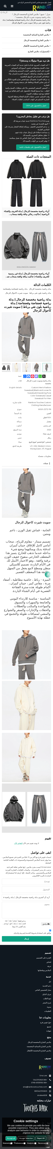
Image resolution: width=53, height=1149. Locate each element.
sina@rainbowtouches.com (35, 1087)
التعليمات (47, 1011)
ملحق (44, 924)
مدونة (49, 1007)
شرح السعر (47, 1003)
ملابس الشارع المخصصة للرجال (26, 14)
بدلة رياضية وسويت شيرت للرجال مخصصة (33, 17)
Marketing (7, 1143)
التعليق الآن (18, 843)
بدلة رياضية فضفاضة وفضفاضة (15, 289)
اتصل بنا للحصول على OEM (36, 106)
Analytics (31, 1143)
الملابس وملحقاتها (44, 970)
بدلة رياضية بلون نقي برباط (40, 293)
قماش (48, 962)
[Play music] (48, 575)
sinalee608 (42, 1095)
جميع (42, 14)
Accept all (11, 1138)
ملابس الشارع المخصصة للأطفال (39, 1051)
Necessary (42, 1143)
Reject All (41, 1138)
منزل (48, 14)
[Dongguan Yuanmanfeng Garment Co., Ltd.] (33, 8)
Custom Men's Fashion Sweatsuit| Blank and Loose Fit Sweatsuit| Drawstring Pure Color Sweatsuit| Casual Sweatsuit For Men (37, 392)
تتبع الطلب (47, 998)
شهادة (48, 1031)
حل (50, 982)
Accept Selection (26, 1138)
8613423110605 (40, 1091)
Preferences (19, 1143)
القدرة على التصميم (43, 958)
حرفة (49, 966)
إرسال (26, 939)
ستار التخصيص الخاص (43, 990)
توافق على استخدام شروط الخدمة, (32, 933)
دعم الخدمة (47, 986)
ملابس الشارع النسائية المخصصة (39, 1046)
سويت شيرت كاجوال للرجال (16, 293)
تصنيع (49, 1027)
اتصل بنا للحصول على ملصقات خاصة (32, 147)
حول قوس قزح (45, 1022)
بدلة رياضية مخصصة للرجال (40, 289)
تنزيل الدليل (46, 994)
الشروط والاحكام (19, 933)
